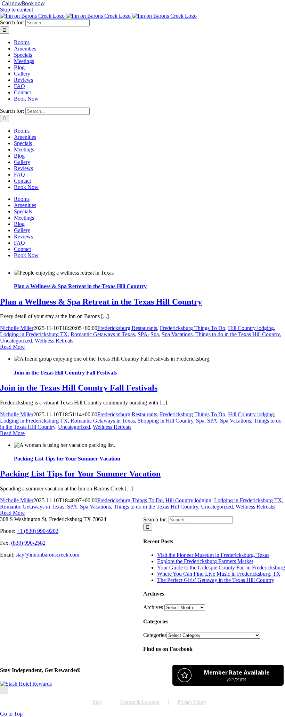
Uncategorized (16, 341)
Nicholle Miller (16, 328)
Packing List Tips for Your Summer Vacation (67, 459)
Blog (97, 702)
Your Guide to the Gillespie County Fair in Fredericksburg (221, 567)
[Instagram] (4, 690)
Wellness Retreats (54, 341)
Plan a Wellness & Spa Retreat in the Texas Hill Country (80, 286)
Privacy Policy (192, 702)
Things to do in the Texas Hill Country (237, 334)
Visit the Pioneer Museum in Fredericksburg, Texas (213, 555)
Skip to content (16, 10)
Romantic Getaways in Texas (103, 334)
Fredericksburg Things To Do (192, 328)
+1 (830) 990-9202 (37, 531)
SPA (143, 334)
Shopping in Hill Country (165, 421)
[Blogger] (7, 690)
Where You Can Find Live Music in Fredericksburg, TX (218, 574)
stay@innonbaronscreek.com (47, 555)
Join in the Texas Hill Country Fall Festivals (65, 373)
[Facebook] (1, 690)
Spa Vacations (177, 334)
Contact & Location (139, 702)
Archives (153, 607)
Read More (12, 347)
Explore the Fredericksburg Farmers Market (205, 561)
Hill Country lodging (251, 328)
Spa (154, 334)
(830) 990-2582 (28, 543)
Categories (154, 635)
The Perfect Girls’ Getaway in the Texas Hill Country (215, 580)
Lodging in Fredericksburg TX (34, 334)
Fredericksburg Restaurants (127, 328)
